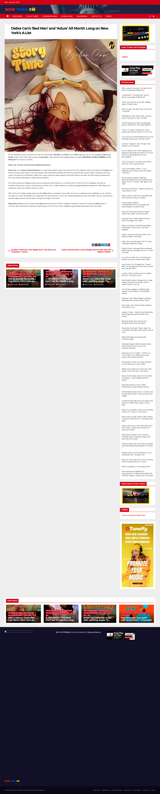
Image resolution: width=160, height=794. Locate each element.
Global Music (67, 16)
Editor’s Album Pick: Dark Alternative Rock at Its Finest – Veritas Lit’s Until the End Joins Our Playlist (137, 428)
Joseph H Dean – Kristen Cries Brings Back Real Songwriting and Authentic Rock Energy (137, 314)
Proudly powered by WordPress (14, 790)
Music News (17, 16)
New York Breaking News (15, 274)
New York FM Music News (15, 276)
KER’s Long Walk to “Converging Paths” (136, 467)
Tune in (108, 16)
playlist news (27, 276)
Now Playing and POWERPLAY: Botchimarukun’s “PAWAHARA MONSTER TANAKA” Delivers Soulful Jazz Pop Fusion (137, 473)
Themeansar (40, 790)
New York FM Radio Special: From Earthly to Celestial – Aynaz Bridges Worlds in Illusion (137, 378)
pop (72, 274)
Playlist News (32, 16)
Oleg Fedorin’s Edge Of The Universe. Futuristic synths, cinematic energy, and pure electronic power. (136, 437)
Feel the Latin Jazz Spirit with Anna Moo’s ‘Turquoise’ (136, 618)
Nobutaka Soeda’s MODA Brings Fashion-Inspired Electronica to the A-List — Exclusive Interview (137, 346)
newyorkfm (24, 284)
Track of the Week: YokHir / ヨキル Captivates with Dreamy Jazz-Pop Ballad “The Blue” (136, 171)
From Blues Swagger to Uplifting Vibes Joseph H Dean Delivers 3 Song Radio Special (136, 291)
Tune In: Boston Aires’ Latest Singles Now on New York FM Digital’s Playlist (86, 251)
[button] (150, 16)
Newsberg (32, 790)
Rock (34, 276)
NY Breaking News (49, 16)
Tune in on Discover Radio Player (133, 515)
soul (88, 276)
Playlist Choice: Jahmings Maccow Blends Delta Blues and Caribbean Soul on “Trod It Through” (137, 250)
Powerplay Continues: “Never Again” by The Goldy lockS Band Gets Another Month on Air (137, 330)
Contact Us (96, 16)
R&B (47, 276)
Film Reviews (82, 16)
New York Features (29, 274)
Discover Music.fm (94, 632)
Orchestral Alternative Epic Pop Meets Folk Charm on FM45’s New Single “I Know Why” (137, 403)
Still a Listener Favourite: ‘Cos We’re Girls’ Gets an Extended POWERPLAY (21, 281)
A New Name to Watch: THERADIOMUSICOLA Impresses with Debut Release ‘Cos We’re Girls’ (135, 205)
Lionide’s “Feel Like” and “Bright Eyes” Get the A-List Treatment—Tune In (33, 251)
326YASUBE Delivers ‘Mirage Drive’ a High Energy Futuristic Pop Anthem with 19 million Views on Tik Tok (137, 282)
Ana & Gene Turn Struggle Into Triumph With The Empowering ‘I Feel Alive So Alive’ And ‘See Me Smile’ (137, 266)
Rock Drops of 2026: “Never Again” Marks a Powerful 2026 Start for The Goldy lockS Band (137, 419)
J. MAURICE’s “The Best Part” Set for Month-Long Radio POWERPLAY (59, 281)
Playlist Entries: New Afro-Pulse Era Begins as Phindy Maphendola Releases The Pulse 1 (137, 446)
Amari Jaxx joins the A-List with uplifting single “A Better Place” (97, 281)
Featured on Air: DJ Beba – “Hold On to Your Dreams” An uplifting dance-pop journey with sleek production (136, 355)
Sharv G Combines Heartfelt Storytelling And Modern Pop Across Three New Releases (136, 228)
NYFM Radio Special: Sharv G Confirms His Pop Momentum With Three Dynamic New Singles (137, 394)
